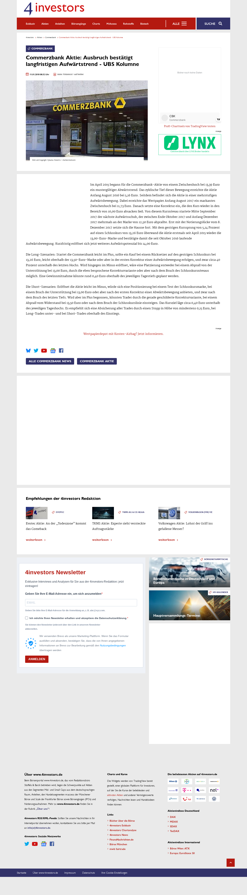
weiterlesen (34, 539)
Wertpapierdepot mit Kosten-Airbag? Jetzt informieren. (123, 334)
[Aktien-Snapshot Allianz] (173, 781)
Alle (176, 23)
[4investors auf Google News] (53, 351)
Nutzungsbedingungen (113, 645)
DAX (173, 817)
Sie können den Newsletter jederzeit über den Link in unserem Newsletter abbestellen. (62, 627)
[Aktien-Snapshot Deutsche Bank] (173, 790)
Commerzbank (50, 37)
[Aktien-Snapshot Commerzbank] (214, 781)
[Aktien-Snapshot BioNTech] (200, 781)
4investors (30, 37)
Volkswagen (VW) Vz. (200, 512)
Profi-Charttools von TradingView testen (190, 126)
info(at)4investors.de (38, 827)
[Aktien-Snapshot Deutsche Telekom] (186, 790)
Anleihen (60, 23)
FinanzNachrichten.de (121, 839)
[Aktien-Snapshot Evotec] (200, 790)
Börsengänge (78, 23)
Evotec (60, 512)
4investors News (119, 835)
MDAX (174, 821)
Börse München (118, 844)
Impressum (70, 872)
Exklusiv (30, 23)
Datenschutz (88, 872)
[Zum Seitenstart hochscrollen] (231, 863)
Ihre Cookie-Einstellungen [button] (114, 872)
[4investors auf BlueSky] (28, 350)
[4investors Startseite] (54, 9)
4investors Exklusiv (120, 825)
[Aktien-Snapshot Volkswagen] (214, 799)
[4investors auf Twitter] (36, 350)
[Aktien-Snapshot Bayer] (186, 781)
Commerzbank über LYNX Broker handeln (190, 151)
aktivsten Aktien (115, 795)
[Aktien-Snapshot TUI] (186, 799)
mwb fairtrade (117, 849)
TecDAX (174, 831)
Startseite (21, 872)
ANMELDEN (36, 659)
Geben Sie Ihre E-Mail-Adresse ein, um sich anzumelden (63, 593)
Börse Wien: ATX (180, 848)
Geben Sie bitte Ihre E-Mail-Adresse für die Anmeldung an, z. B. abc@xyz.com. (65, 610)
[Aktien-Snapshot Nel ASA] (214, 790)
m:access (112, 23)
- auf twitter (78, 74)
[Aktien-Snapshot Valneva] (200, 799)
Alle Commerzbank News (50, 361)
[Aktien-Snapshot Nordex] (173, 799)
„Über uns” (42, 808)
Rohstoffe (128, 23)
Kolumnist (68, 74)
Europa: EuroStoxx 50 (182, 853)
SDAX (173, 826)
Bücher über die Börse (122, 820)
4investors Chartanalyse (123, 830)
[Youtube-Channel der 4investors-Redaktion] (44, 351)
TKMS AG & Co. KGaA (133, 512)
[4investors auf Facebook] (61, 350)
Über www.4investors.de (45, 872)
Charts (96, 23)
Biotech (144, 23)
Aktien (45, 23)
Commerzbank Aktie (97, 361)
